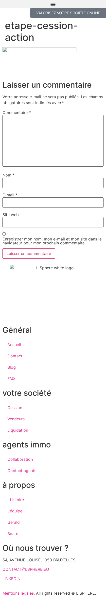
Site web (10, 215)
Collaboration (20, 459)
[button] (53, 4)
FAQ (11, 378)
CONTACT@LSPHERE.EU (25, 569)
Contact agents (21, 470)
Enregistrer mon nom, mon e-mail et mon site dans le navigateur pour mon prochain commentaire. (52, 241)
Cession (14, 407)
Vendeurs (16, 418)
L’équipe (14, 510)
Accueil (14, 344)
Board (12, 533)
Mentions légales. (18, 593)
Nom (8, 175)
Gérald (13, 522)
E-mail (10, 195)
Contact (14, 355)
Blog (11, 367)
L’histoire (15, 499)
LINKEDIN (11, 578)
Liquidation (17, 430)
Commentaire (16, 112)
